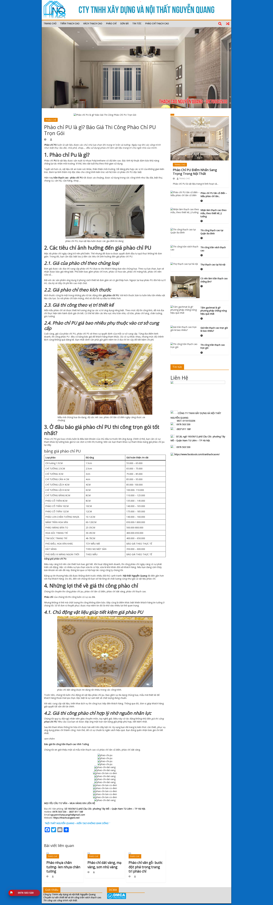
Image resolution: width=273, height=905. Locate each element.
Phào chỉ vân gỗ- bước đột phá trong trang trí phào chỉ (146, 866)
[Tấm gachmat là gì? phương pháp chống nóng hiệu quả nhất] (185, 309)
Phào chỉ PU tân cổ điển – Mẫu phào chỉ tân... (213, 195)
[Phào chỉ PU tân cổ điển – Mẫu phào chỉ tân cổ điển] (185, 193)
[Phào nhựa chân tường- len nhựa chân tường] (63, 855)
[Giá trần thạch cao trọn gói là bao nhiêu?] (185, 328)
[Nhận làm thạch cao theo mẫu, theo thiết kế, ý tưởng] (185, 210)
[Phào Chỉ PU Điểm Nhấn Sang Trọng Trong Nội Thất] (199, 138)
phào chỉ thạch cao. (136, 591)
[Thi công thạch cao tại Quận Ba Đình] (185, 230)
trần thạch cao (61, 177)
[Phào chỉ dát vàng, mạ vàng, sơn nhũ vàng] (105, 855)
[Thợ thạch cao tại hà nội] (184, 263)
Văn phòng (99, 808)
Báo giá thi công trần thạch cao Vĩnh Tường (66, 744)
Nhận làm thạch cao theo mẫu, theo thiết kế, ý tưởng (213, 213)
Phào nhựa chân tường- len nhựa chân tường (63, 866)
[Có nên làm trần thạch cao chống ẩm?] (185, 286)
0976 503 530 (59, 811)
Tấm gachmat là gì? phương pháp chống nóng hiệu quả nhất (213, 310)
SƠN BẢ (124, 23)
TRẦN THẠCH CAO (69, 23)
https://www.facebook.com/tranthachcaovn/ (197, 454)
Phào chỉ (50, 160)
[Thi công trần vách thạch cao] (185, 247)
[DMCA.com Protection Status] (116, 896)
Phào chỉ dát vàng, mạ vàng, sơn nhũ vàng (104, 864)
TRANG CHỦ (50, 23)
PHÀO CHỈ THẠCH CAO (157, 23)
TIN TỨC (136, 23)
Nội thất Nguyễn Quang (135, 575)
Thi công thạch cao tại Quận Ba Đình (211, 232)
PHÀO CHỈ (111, 23)
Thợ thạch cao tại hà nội (212, 264)
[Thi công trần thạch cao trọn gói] (185, 345)
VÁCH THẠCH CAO (92, 23)
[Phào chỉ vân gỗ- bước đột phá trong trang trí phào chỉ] (146, 855)
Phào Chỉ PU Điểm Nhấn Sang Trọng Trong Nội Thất (195, 172)
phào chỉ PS (83, 333)
